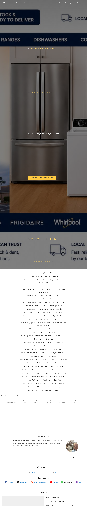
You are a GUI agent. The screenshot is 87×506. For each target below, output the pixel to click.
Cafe (37, 312)
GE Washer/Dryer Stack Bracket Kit (37, 349)
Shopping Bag (62, 402)
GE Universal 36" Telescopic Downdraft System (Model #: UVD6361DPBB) (43, 281)
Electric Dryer (57, 349)
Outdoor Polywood (57, 383)
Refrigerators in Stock (32, 306)
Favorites (49, 402)
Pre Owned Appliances (52, 363)
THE (30, 319)
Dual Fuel (57, 380)
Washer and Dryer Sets (43, 299)
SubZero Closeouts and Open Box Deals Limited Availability (43, 329)
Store (5, 3)
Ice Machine (60, 342)
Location (18, 3)
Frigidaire (38, 373)
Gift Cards (75, 402)
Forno (43, 353)
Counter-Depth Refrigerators (31, 370)
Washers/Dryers (48, 359)
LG (65, 373)
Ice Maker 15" (26, 373)
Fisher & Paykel (37, 332)
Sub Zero (55, 319)
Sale (43, 286)
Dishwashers (62, 359)
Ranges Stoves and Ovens (29, 359)
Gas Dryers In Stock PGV (58, 353)
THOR (47, 373)
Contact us (27, 3)
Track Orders (37, 402)
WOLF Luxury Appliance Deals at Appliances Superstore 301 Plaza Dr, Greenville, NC (43, 324)
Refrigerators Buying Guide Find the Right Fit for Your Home (43, 302)
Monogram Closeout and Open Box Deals (37, 342)
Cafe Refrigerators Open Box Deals (52, 316)
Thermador (38, 339)
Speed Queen (30, 309)
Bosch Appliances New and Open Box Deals (36, 336)
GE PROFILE (59, 312)
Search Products (11, 402)
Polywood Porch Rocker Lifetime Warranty (38, 366)
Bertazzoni (49, 339)
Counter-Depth (40, 273)
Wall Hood (46, 380)
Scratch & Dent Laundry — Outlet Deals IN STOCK (43, 295)
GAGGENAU (47, 312)
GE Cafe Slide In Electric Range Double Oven (43, 276)
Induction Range (60, 336)
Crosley (25, 316)
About (11, 3)
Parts (38, 363)
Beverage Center (41, 383)
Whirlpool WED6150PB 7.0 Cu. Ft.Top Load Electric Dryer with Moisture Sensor (43, 290)
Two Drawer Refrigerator (50, 390)
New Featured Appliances (53, 306)
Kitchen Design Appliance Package (49, 387)
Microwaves (52, 356)
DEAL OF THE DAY (37, 356)
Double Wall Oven (33, 380)
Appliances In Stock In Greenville (50, 309)
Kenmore (57, 373)
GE (51, 273)
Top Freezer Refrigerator (29, 353)
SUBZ (34, 316)
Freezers (30, 363)
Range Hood (51, 332)
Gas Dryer (60, 366)
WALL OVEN (28, 312)
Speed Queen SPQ (41, 319)
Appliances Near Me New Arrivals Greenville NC (48, 377)
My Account (24, 402)
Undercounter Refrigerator (43, 346)
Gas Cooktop (27, 383)
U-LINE (24, 377)
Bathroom (29, 387)
